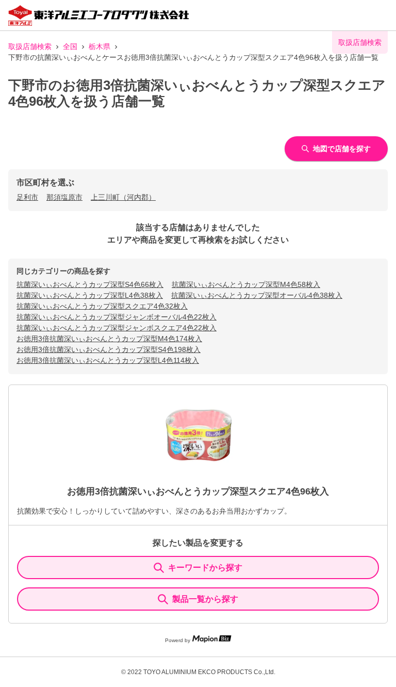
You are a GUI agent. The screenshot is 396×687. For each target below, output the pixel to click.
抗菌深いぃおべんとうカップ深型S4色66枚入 (89, 284)
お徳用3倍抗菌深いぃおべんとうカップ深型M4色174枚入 (109, 338)
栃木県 (99, 46)
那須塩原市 (64, 197)
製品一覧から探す (205, 599)
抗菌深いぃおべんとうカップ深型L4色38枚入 (89, 295)
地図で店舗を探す (342, 149)
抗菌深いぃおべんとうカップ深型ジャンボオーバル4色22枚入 (116, 317)
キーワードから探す (205, 567)
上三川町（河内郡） (123, 197)
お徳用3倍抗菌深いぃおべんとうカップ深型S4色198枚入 (108, 349)
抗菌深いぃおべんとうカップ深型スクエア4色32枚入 (102, 306)
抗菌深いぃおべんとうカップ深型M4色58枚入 (246, 284)
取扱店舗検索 (30, 46)
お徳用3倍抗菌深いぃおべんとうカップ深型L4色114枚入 (107, 360)
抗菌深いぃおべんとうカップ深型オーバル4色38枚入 (256, 295)
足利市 (27, 197)
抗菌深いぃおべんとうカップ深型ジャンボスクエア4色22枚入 (116, 328)
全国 (70, 46)
